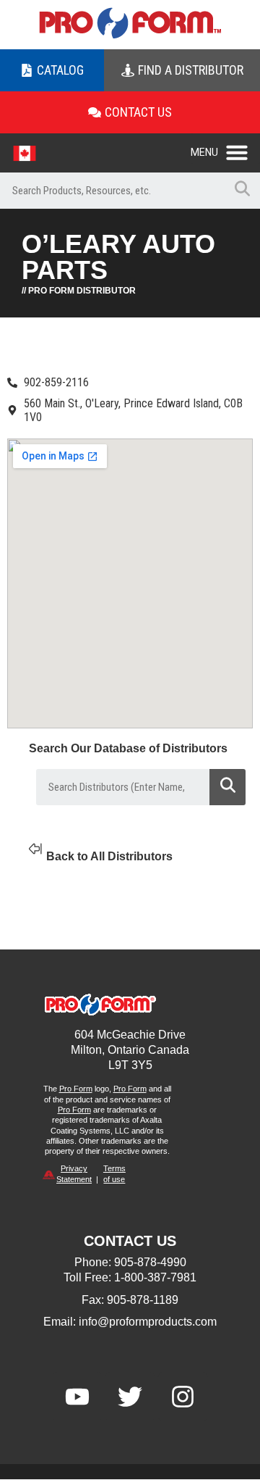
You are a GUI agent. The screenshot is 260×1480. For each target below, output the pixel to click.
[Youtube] (77, 1396)
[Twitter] (130, 1396)
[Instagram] (182, 1396)
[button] (225, 148)
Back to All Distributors (109, 856)
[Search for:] (112, 190)
